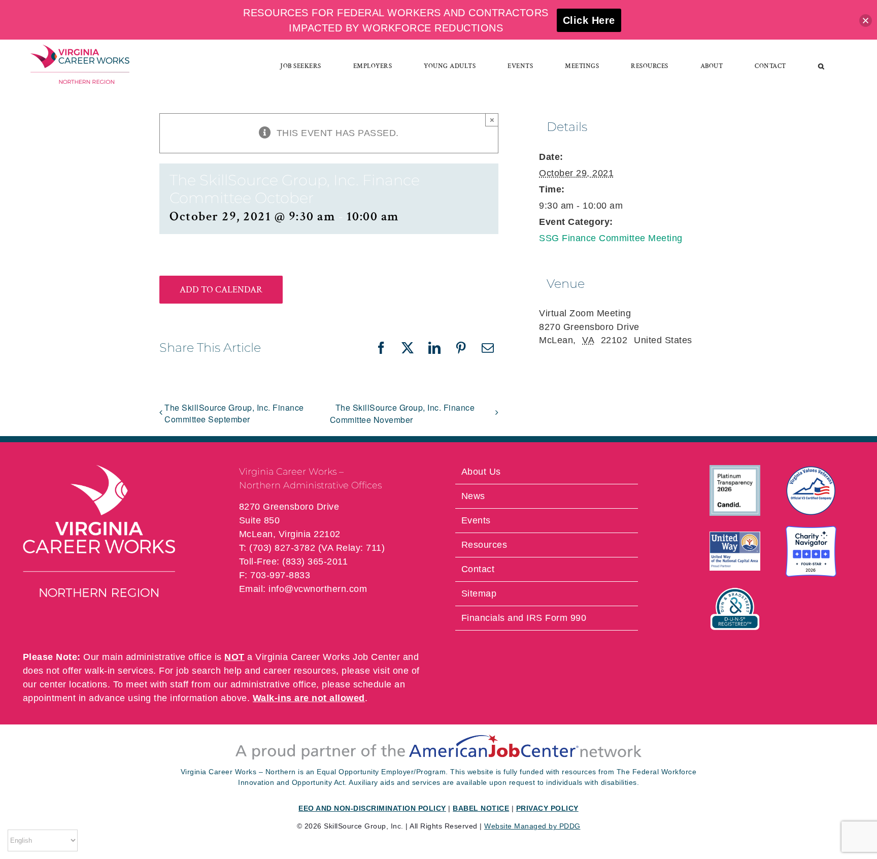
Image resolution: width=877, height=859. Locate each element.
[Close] (865, 20)
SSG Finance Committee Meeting (611, 238)
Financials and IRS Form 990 (524, 618)
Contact (478, 569)
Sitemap (479, 593)
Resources (484, 545)
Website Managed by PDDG (532, 826)
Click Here (589, 20)
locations (88, 684)
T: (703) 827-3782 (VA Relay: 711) (312, 548)
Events (476, 520)
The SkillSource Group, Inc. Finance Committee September (234, 413)
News (473, 496)
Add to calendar (221, 289)
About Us (481, 472)
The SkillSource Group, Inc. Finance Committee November (402, 413)
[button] (821, 66)
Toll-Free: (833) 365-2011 (293, 561)
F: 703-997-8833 (275, 575)
